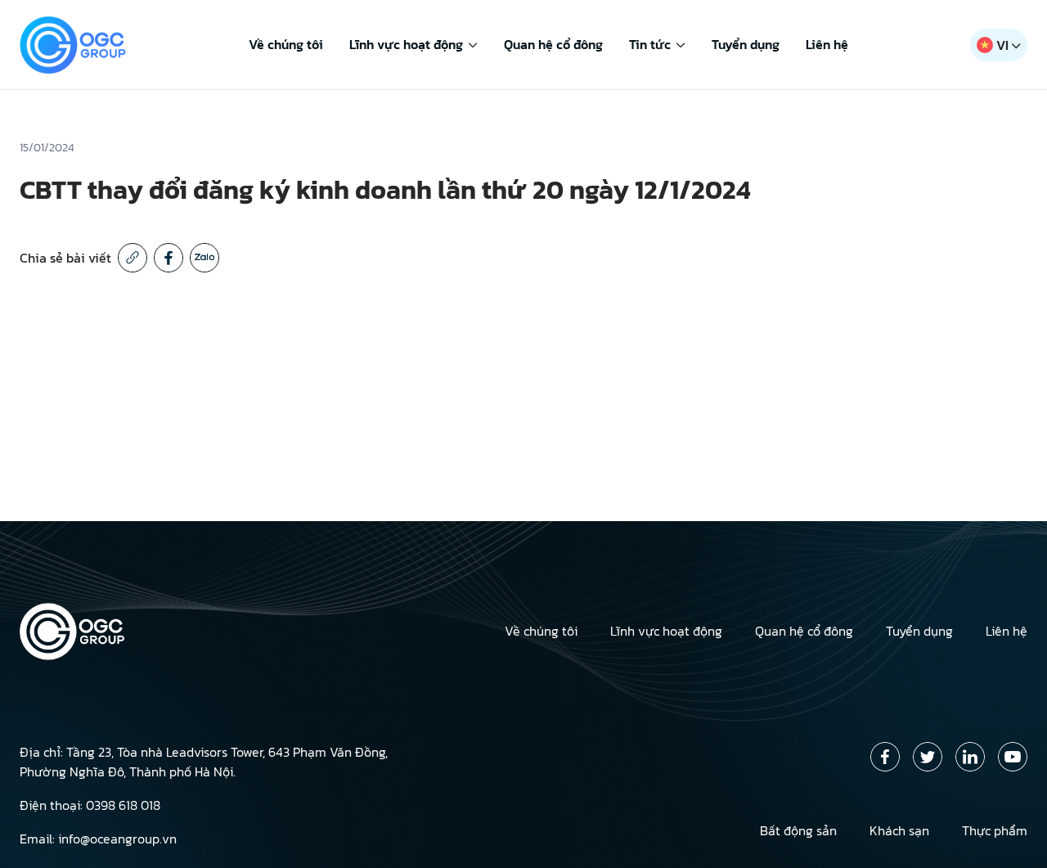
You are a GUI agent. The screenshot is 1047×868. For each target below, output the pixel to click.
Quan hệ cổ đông (553, 44)
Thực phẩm (994, 830)
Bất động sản (798, 830)
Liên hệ (827, 44)
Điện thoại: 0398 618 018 (90, 805)
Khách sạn (899, 830)
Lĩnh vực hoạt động (406, 44)
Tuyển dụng (746, 44)
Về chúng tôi (286, 44)
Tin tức (650, 44)
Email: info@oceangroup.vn (98, 838)
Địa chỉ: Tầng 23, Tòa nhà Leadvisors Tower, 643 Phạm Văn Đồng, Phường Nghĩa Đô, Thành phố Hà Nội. (204, 762)
